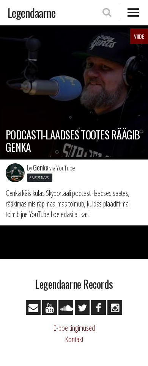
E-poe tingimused (74, 328)
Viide (139, 36)
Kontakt (74, 339)
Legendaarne (31, 12)
